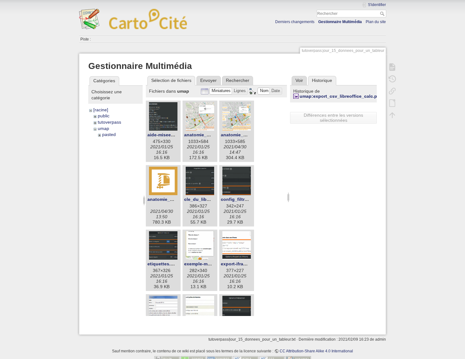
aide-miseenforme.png (171, 134)
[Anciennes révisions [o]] (392, 79)
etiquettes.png (163, 263)
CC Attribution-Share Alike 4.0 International (316, 351)
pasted (109, 134)
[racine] (100, 109)
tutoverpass (109, 122)
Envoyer (208, 80)
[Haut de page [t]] (392, 115)
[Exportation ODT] (392, 103)
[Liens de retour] (392, 91)
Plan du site (376, 22)
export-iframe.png (240, 263)
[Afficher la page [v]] (392, 67)
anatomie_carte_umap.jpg (212, 134)
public (103, 115)
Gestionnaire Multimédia (340, 22)
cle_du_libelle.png (204, 199)
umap (103, 128)
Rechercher (383, 13)
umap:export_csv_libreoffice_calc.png (341, 96)
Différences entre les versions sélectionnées (333, 118)
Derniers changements (294, 22)
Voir (299, 80)
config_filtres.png (240, 199)
